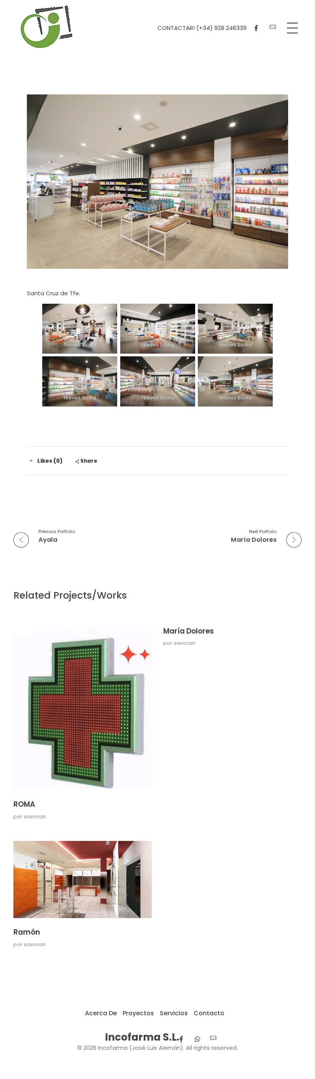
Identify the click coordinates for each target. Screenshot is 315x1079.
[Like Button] (31, 460)
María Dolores (188, 631)
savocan (35, 816)
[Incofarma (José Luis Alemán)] (46, 27)
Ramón (26, 932)
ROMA (24, 804)
